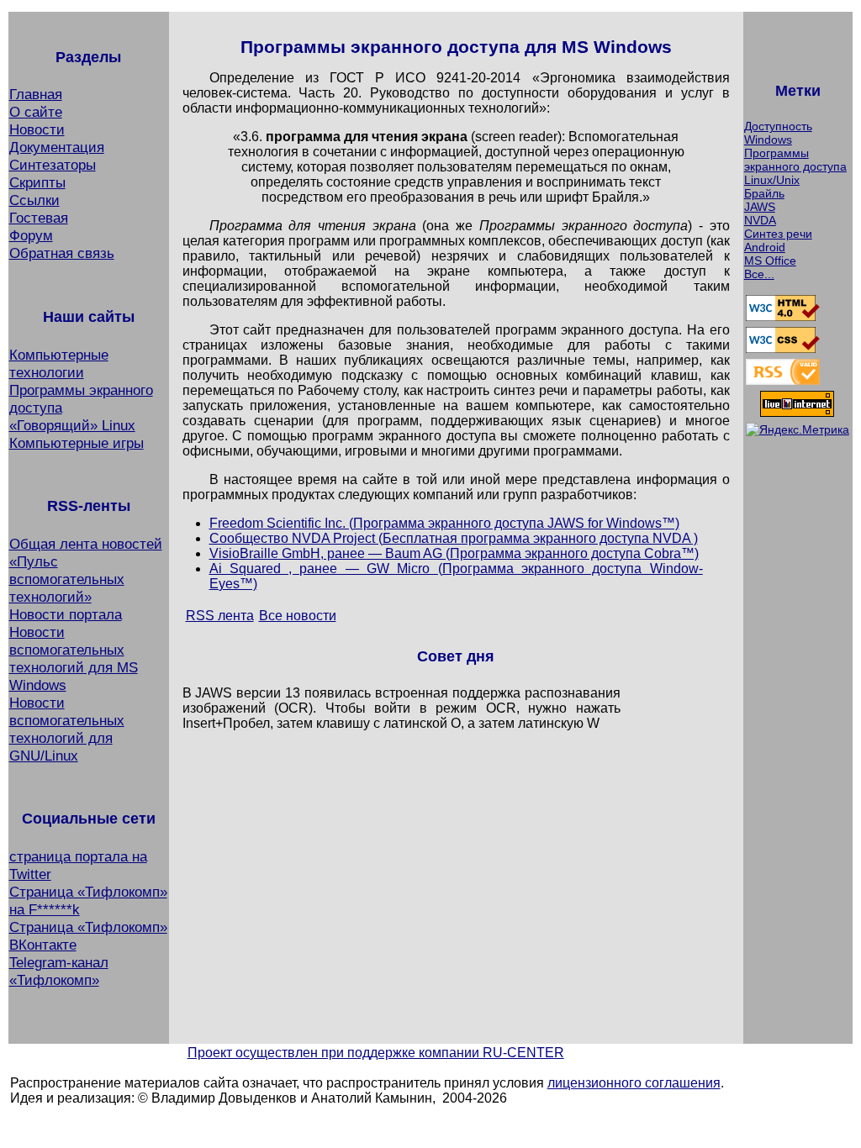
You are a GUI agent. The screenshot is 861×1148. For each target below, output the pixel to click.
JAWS (759, 206)
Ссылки (34, 200)
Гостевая (38, 217)
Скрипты (37, 182)
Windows (768, 139)
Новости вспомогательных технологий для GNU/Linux (66, 729)
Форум (31, 235)
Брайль (764, 193)
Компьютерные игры (76, 442)
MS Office (770, 260)
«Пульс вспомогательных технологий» (66, 579)
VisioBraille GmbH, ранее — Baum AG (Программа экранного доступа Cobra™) (454, 553)
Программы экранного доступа (795, 159)
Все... (759, 274)
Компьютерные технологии (58, 363)
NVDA (760, 220)
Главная (35, 94)
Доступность (778, 126)
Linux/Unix (772, 180)
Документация (56, 147)
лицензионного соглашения (634, 1083)
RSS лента (220, 615)
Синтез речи (778, 233)
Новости (37, 129)
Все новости (297, 615)
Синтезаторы (52, 164)
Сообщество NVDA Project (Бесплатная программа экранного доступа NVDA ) (453, 538)
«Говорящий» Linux (72, 425)
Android (764, 247)
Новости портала (65, 614)
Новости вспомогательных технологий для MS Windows (73, 658)
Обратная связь (61, 253)
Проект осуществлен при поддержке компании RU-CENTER (376, 1052)
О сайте (35, 111)
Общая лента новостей (85, 543)
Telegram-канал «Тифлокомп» (58, 971)
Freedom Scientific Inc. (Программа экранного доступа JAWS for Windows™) (444, 523)
